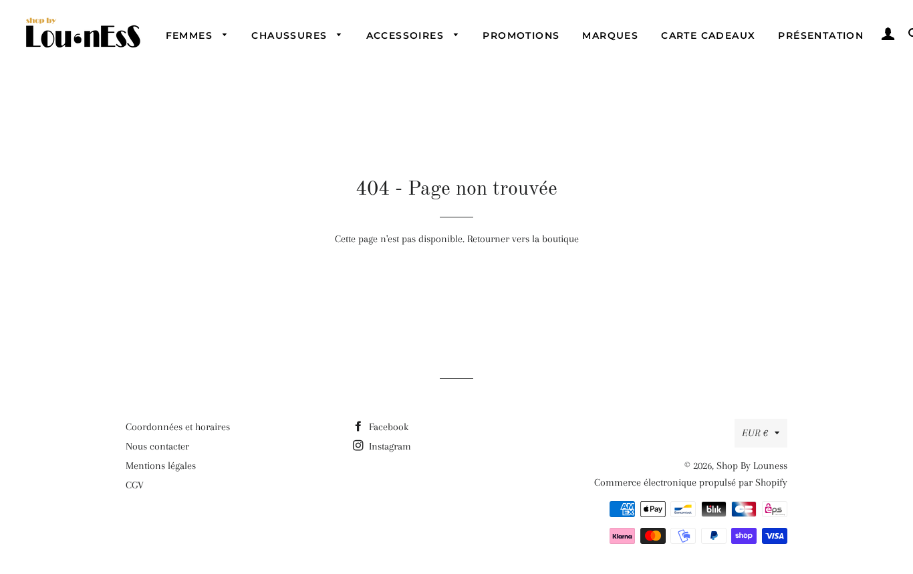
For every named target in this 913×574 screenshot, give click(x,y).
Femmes (191, 35)
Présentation (821, 35)
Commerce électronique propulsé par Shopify (690, 482)
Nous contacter (157, 446)
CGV (135, 485)
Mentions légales (161, 466)
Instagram (388, 446)
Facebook (387, 427)
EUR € (755, 433)
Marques (610, 35)
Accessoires (407, 35)
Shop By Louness (751, 466)
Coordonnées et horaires (178, 427)
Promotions (521, 35)
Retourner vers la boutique (523, 239)
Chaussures (290, 35)
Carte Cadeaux (708, 35)
